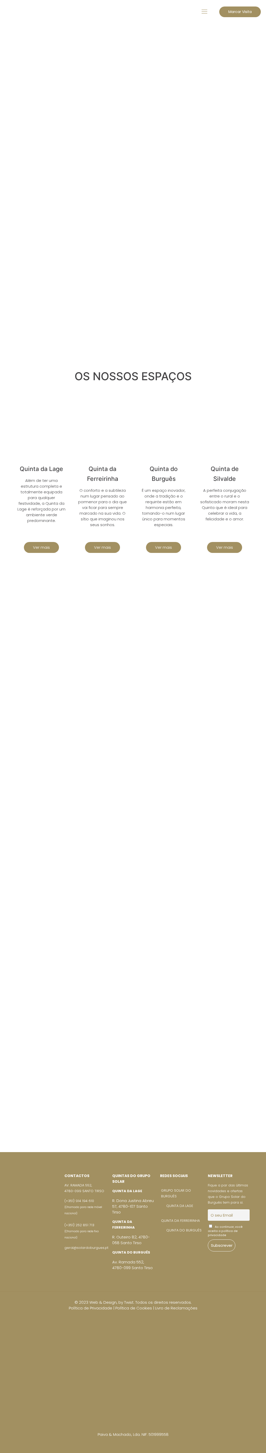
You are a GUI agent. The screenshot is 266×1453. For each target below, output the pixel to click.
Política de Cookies (133, 1308)
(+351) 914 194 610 (83, 1206)
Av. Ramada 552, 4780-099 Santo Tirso (132, 1264)
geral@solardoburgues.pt (86, 1247)
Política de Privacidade (90, 1308)
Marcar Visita (240, 11)
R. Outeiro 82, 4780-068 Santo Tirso (131, 1239)
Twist (129, 1302)
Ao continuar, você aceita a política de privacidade (225, 1231)
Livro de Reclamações (176, 1308)
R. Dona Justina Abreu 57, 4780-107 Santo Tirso (133, 1206)
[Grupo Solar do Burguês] (11, 11)
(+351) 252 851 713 (81, 1231)
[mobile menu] (204, 11)
